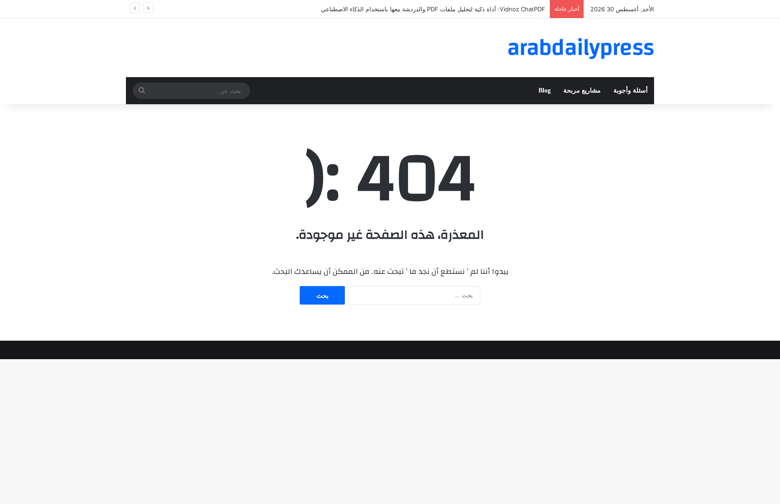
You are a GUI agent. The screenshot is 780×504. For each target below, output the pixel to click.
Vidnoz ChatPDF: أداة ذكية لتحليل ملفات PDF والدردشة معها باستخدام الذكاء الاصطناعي (433, 9)
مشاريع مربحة (582, 90)
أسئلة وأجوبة (630, 90)
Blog (545, 90)
